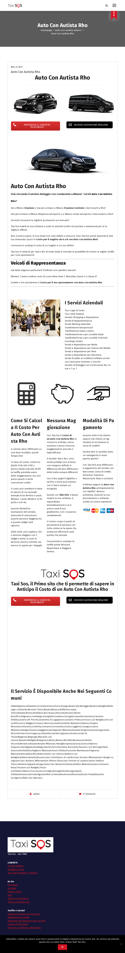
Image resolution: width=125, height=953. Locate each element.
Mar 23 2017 (17, 67)
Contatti (12, 888)
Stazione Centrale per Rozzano (24, 914)
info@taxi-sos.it (16, 869)
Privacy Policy (15, 891)
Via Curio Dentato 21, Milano (22, 872)
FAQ (10, 895)
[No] (121, 944)
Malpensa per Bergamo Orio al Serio (27, 920)
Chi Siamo (13, 884)
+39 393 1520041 (15, 866)
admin (36, 794)
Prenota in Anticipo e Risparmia (24, 927)
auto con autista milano (68, 30)
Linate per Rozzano (18, 924)
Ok (62, 947)
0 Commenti (89, 794)
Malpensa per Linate (19, 917)
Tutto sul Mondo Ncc (19, 902)
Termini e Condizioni (18, 898)
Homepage (46, 30)
